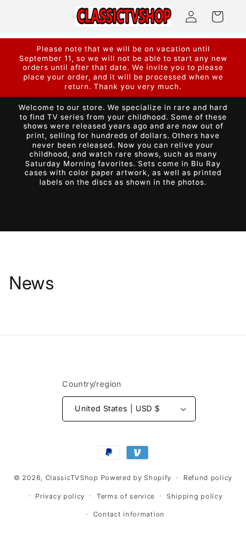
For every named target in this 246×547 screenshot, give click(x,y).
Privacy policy (60, 496)
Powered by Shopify (136, 477)
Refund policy (207, 477)
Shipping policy (195, 496)
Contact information (129, 514)
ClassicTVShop (72, 477)
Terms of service (126, 496)
